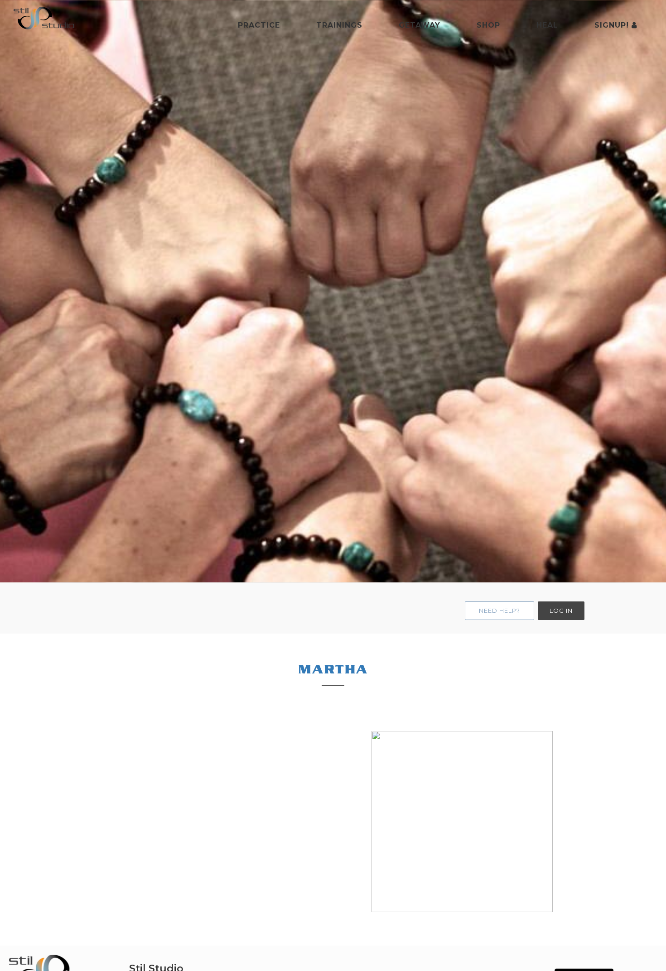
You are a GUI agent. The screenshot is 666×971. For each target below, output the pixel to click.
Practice (259, 25)
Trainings (339, 25)
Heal (547, 25)
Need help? (499, 610)
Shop (488, 25)
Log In (561, 610)
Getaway (419, 25)
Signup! (613, 25)
